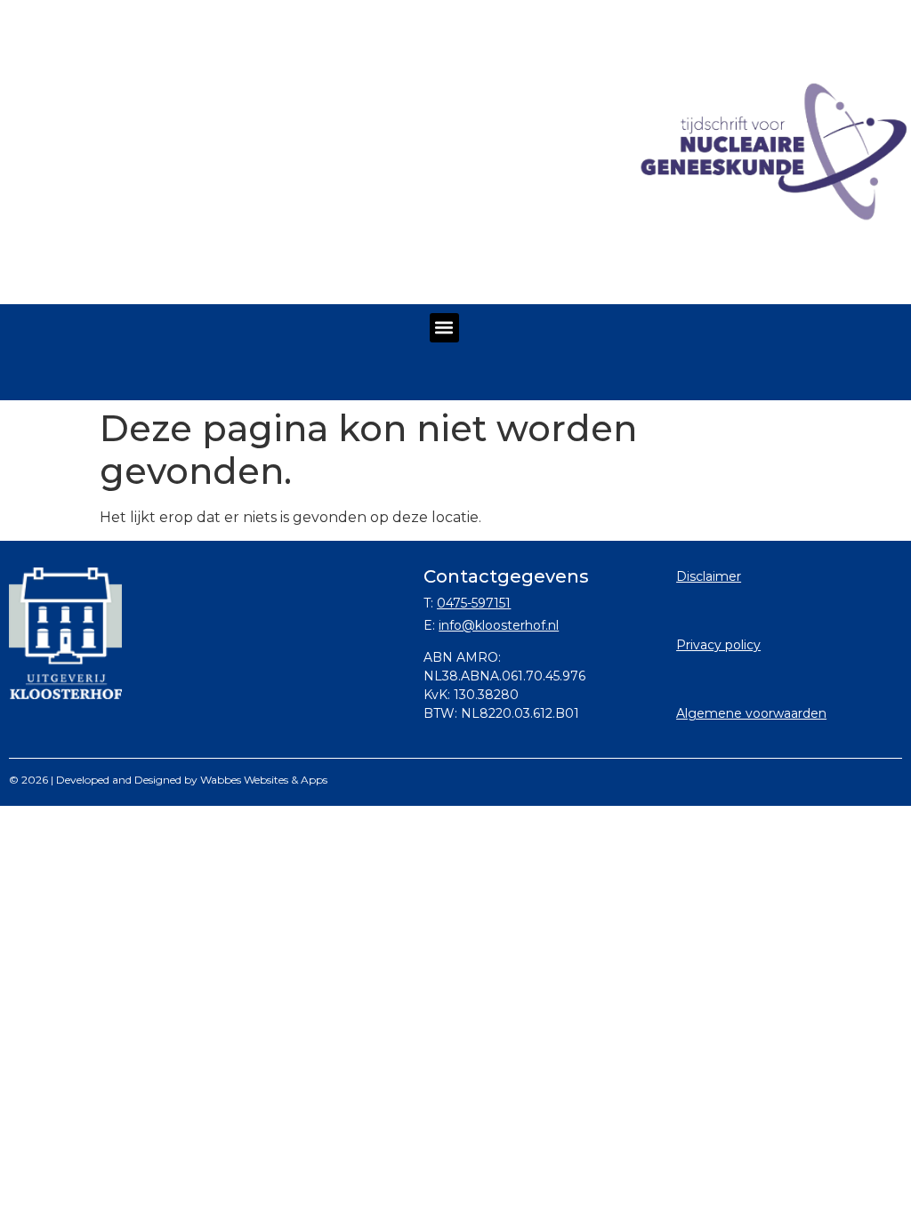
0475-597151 (474, 603)
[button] (444, 327)
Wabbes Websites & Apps (263, 779)
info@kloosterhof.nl (499, 625)
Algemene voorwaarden (751, 713)
